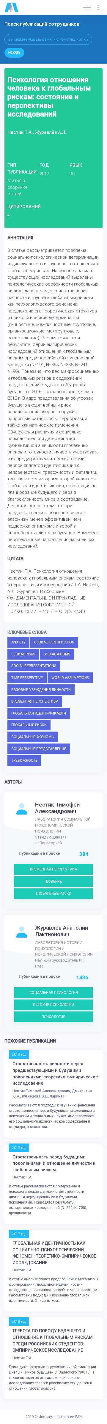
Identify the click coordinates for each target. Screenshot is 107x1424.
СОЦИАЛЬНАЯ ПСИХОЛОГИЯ (53, 993)
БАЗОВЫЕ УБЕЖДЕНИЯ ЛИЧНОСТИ (41, 690)
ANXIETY (18, 642)
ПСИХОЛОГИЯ (53, 1017)
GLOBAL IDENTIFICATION (54, 642)
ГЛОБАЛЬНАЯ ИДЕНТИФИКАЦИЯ (38, 713)
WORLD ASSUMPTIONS (70, 678)
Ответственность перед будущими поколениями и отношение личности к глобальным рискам (53, 1163)
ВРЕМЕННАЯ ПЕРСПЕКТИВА (34, 701)
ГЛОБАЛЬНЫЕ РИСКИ (29, 725)
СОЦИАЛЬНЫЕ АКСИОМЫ (32, 737)
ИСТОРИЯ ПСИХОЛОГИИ (53, 1005)
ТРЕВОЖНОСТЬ (24, 760)
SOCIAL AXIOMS (57, 654)
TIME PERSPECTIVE (27, 678)
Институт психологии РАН (60, 1417)
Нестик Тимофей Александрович (57, 808)
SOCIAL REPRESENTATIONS (33, 666)
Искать (14, 52)
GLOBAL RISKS (23, 654)
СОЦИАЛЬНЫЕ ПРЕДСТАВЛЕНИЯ (38, 749)
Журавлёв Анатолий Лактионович (61, 931)
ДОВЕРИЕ (53, 881)
